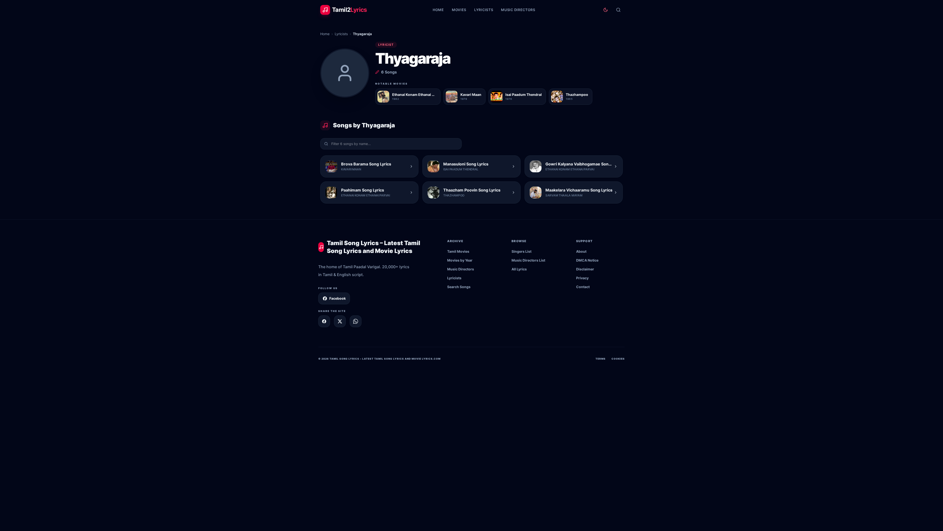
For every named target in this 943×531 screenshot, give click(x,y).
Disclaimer (585, 269)
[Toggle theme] (605, 9)
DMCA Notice (587, 260)
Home (438, 10)
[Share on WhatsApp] (355, 321)
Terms (601, 358)
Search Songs (459, 287)
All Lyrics (519, 269)
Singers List (521, 251)
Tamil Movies (458, 251)
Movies (459, 10)
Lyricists (483, 10)
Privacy (582, 278)
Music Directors (518, 10)
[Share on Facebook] (324, 321)
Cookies (618, 358)
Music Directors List (528, 260)
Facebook (337, 298)
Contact (583, 287)
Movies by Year (459, 260)
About (581, 251)
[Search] (618, 9)
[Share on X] (340, 321)
